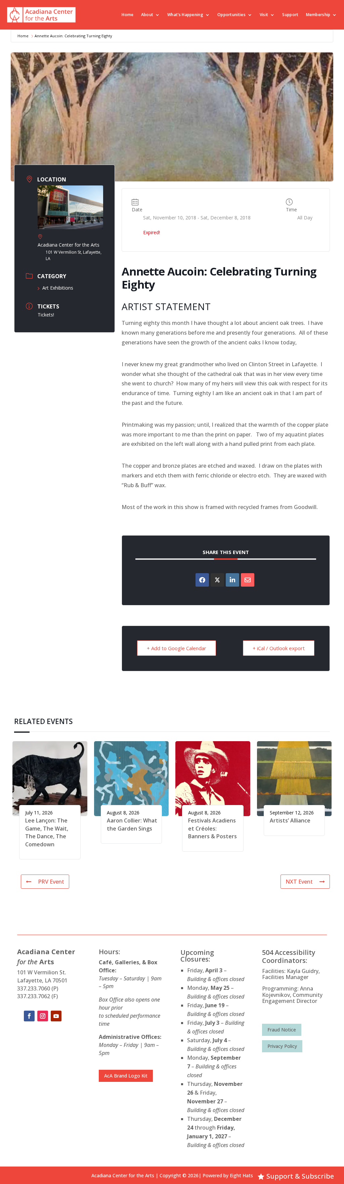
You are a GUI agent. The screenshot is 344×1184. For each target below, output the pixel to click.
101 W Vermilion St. (41, 972)
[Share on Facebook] (202, 580)
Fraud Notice (281, 1029)
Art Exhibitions (57, 288)
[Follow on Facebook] (29, 1016)
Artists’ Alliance (290, 820)
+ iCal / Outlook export (279, 648)
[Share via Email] (247, 580)
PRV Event (51, 881)
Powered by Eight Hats (228, 1175)
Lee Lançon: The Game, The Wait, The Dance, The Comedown (46, 832)
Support (290, 14)
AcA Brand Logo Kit (125, 1075)
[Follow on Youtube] (56, 1016)
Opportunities (231, 14)
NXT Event (299, 881)
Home (127, 14)
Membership (318, 14)
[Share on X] (217, 580)
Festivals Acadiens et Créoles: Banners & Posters (212, 828)
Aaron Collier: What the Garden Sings (132, 824)
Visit (264, 14)
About (147, 14)
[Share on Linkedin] (232, 580)
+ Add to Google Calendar (176, 648)
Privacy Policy (282, 1046)
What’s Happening (185, 14)
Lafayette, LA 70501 (42, 980)
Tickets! (46, 314)
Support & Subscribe (300, 1176)
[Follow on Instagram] (42, 1016)
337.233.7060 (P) (37, 988)
